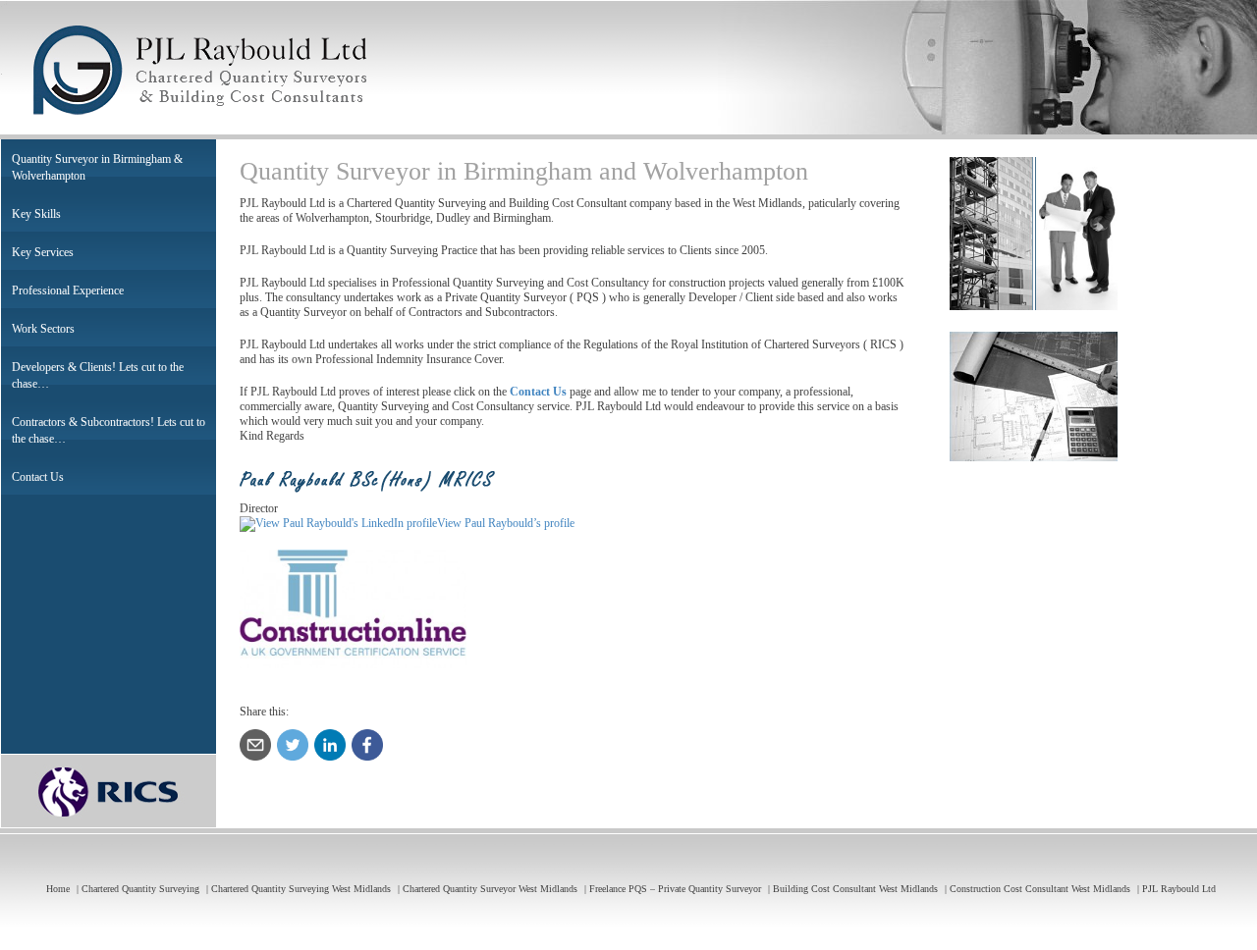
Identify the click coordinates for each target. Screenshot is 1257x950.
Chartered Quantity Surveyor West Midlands (490, 888)
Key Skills (36, 214)
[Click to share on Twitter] (292, 745)
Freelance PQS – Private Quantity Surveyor (675, 888)
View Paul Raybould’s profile (505, 523)
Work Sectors (43, 329)
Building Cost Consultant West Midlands (855, 888)
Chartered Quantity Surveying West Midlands (301, 888)
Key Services (43, 252)
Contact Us (38, 477)
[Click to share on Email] (255, 745)
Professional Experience (68, 290)
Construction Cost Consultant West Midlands (1040, 888)
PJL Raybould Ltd (1179, 888)
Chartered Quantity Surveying (140, 888)
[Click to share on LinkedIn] (330, 745)
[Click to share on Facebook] (367, 745)
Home (58, 888)
